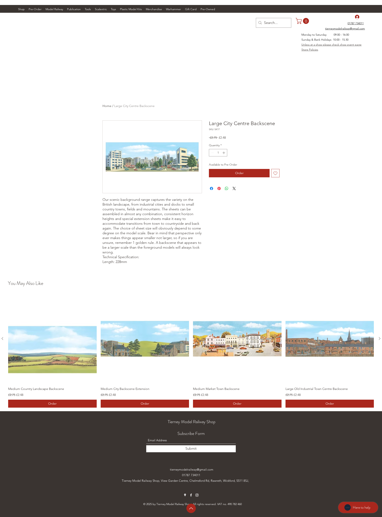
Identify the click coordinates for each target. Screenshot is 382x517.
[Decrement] (212, 152)
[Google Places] (185, 495)
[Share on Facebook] (211, 188)
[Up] (191, 508)
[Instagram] (197, 495)
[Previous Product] (2, 338)
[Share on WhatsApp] (226, 188)
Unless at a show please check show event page (331, 44)
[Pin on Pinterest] (219, 188)
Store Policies (309, 49)
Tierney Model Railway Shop (191, 422)
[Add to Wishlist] (275, 173)
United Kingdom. (133, 486)
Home (106, 106)
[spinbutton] (218, 152)
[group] (191, 351)
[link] (303, 21)
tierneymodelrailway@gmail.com (191, 469)
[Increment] (224, 152)
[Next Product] (379, 338)
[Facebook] (191, 495)
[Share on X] (234, 188)
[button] (54, 9)
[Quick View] (52, 338)
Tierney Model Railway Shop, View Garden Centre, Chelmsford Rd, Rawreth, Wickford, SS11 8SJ (185, 481)
